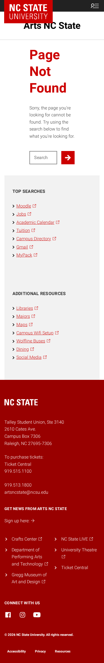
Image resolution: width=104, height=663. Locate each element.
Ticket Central (74, 567)
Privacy (40, 651)
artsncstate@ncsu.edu (26, 492)
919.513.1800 (18, 485)
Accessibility (16, 651)
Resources (62, 651)
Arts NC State (52, 25)
